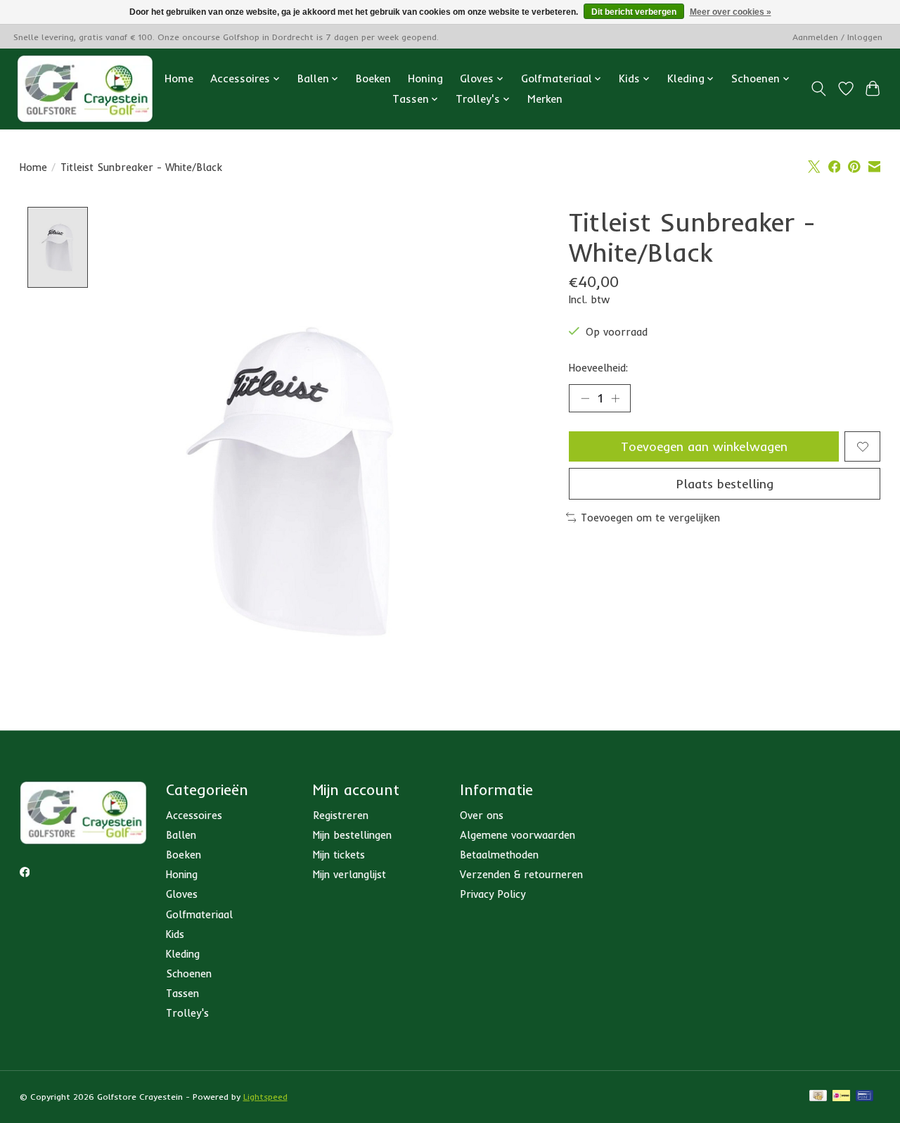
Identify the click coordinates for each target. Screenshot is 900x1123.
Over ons (481, 815)
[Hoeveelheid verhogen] (615, 398)
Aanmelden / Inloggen (837, 37)
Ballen (181, 835)
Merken (544, 99)
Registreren (340, 815)
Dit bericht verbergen (633, 12)
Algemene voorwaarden (517, 835)
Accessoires (194, 815)
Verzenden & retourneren (521, 874)
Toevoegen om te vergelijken (650, 517)
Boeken (373, 78)
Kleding (183, 953)
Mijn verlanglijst (349, 874)
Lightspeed (265, 1096)
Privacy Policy (492, 894)
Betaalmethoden (499, 854)
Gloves (182, 894)
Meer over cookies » (730, 12)
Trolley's (187, 1013)
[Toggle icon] (818, 88)
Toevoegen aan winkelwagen (704, 446)
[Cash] (818, 1096)
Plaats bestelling (724, 483)
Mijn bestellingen (352, 835)
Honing (425, 78)
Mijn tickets (339, 854)
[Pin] (864, 1096)
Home (179, 78)
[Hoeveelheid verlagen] (585, 398)
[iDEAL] (841, 1096)
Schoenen (189, 973)
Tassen (182, 993)
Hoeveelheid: (598, 367)
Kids (175, 934)
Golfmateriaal (199, 914)
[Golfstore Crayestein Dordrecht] (85, 88)
